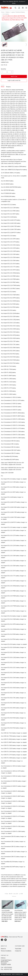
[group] (5, 44)
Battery (8, 12)
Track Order (18, 948)
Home (2, 12)
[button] (2, 44)
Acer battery (6, 14)
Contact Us (18, 950)
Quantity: (3, 69)
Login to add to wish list (14, 80)
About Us (3, 948)
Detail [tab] (2, 86)
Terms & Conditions (6, 950)
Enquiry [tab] (8, 86)
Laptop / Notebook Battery (18, 12)
